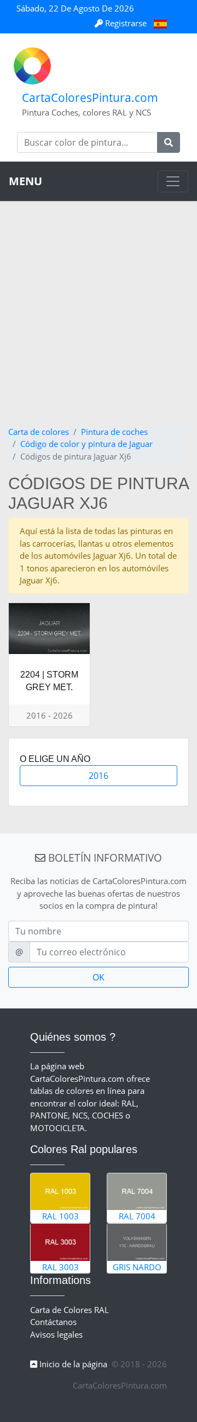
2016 (98, 776)
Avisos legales (56, 1334)
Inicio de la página (72, 1363)
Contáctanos (53, 1321)
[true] (168, 142)
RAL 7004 (137, 1216)
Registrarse (126, 23)
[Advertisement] (98, 321)
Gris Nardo (137, 1267)
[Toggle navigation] (173, 181)
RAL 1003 (60, 1216)
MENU (25, 181)
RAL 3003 (60, 1267)
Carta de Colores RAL (69, 1309)
